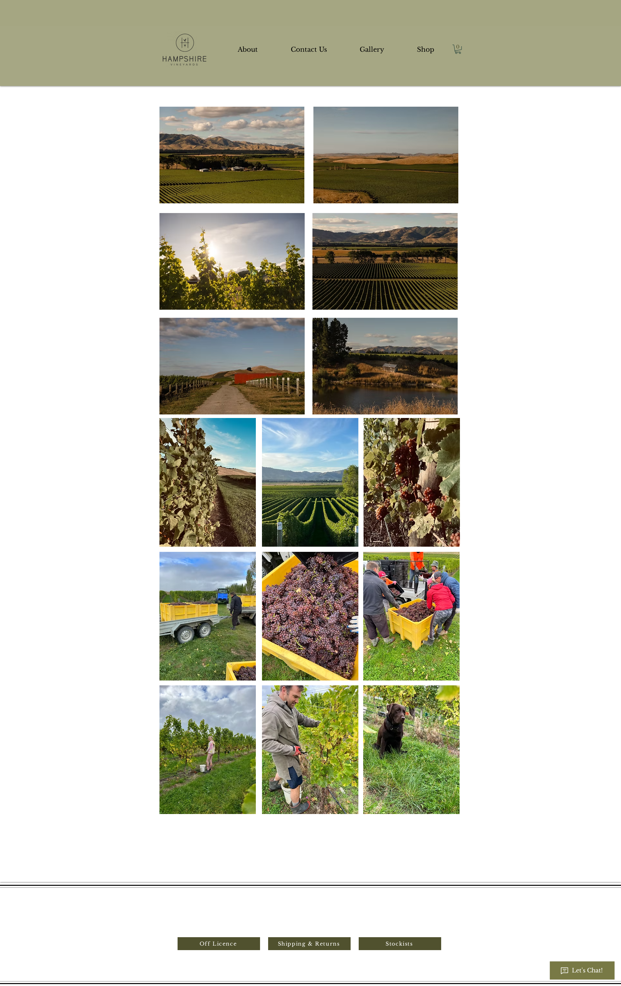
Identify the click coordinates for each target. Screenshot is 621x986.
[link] (457, 49)
